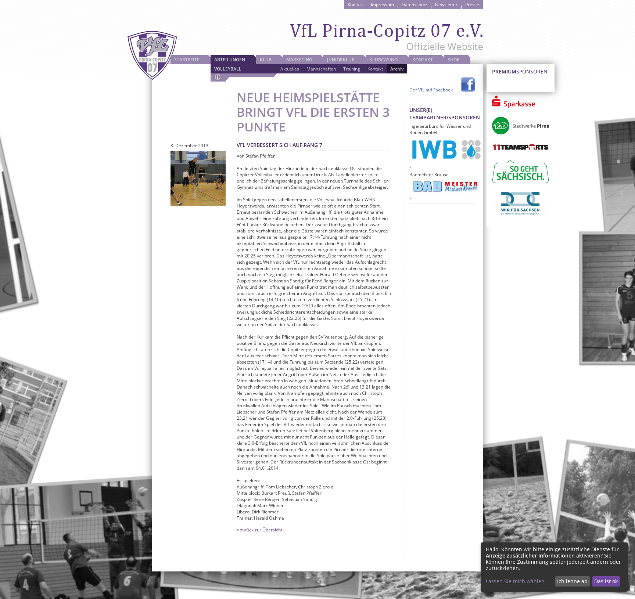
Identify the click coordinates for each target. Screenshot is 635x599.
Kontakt (355, 4)
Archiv (396, 69)
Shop (453, 60)
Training (351, 69)
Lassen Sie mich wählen (515, 581)
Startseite (187, 60)
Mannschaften (321, 69)
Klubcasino (383, 60)
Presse (472, 4)
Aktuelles (289, 69)
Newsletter (446, 4)
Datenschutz (414, 4)
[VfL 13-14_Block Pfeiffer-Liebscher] (198, 178)
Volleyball (227, 69)
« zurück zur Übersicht (259, 530)
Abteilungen (229, 60)
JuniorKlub (341, 60)
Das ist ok (606, 581)
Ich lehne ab (572, 581)
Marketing (299, 60)
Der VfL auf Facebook (431, 90)
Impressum (382, 4)
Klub (266, 60)
